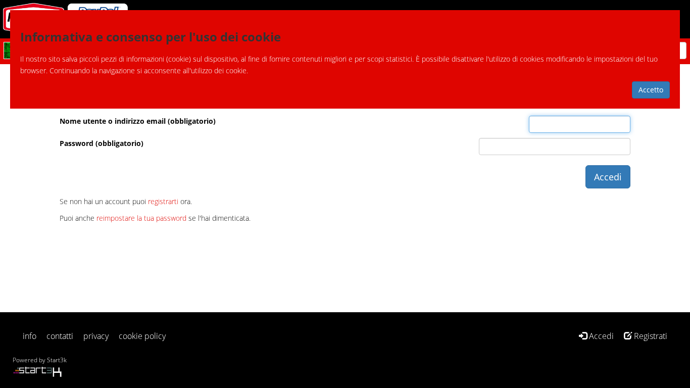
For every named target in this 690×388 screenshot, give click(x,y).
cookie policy (142, 336)
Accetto (650, 89)
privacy (96, 336)
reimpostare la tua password (141, 218)
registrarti (163, 201)
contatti (59, 336)
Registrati (649, 336)
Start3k (57, 360)
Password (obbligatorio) (101, 143)
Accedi (600, 336)
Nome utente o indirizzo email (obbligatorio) (138, 121)
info (29, 336)
